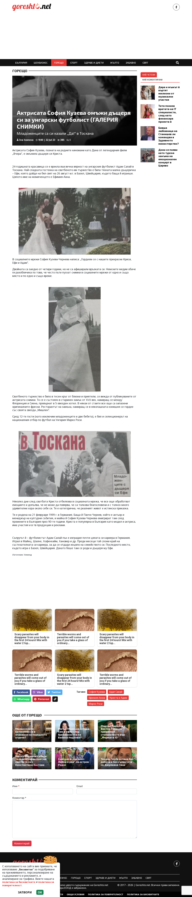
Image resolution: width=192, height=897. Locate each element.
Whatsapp (23, 699)
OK (40, 892)
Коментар (19, 798)
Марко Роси (96, 703)
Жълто (114, 62)
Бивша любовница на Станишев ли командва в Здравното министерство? (168, 135)
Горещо (59, 62)
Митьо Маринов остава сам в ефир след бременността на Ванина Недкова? (73, 733)
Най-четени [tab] (148, 74)
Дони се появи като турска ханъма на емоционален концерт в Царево (167, 157)
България (21, 62)
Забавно (131, 62)
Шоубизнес (41, 62)
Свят (145, 62)
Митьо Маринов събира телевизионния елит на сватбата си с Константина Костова (31, 760)
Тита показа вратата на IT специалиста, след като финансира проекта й (167, 113)
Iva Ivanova (26, 139)
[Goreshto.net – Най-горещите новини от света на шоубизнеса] (31, 7)
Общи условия (75, 894)
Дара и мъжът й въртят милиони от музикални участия (169, 93)
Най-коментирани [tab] (152, 79)
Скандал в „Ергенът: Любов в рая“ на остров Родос (73, 762)
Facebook (22, 692)
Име (16, 786)
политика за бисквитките (18, 882)
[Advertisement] (96, 37)
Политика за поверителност (105, 894)
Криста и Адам (118, 697)
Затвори (25, 892)
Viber (40, 692)
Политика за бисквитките (143, 894)
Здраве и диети (94, 62)
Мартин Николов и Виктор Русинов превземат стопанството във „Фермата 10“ (113, 732)
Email (79, 786)
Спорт (74, 62)
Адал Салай (115, 691)
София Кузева (97, 691)
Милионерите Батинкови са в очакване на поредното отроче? (31, 733)
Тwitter (56, 692)
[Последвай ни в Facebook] (176, 7)
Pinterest (43, 699)
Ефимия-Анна (97, 697)
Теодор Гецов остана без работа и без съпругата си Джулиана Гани (117, 762)
